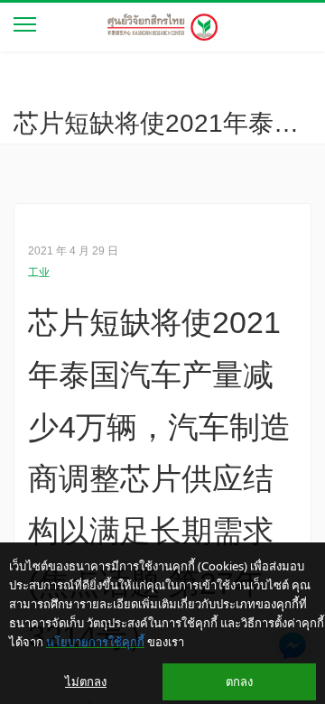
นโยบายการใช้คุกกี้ (95, 642)
